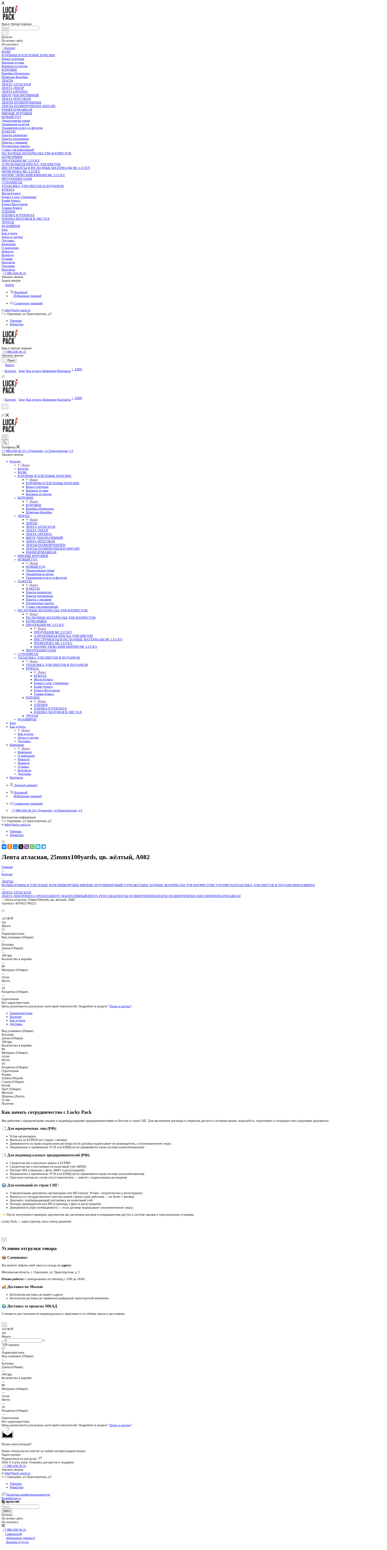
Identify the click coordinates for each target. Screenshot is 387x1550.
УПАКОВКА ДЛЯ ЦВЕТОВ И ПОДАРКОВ (57, 665)
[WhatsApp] (32, 846)
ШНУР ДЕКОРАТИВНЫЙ (68, 896)
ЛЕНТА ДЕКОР (13, 896)
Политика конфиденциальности (28, 1494)
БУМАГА (40, 675)
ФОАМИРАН (305, 885)
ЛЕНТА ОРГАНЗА (37, 896)
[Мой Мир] (15, 846)
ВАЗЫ (6, 885)
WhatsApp (16, 324)
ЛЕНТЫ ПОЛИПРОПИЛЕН (136, 896)
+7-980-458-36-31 (14, 273)
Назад (26, 465)
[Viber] (26, 846)
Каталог (23, 468)
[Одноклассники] (9, 846)
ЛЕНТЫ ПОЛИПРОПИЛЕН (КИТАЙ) (183, 896)
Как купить (25, 734)
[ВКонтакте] (4, 846)
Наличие (16, 1016)
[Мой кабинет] (3, 411)
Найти (6, 1510)
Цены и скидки (120, 1006)
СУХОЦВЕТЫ (223, 885)
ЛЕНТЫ (31, 523)
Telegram (16, 320)
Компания (25, 752)
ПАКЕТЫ (33, 588)
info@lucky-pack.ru (17, 310)
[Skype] (37, 846)
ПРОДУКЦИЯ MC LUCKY (53, 632)
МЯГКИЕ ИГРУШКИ (95, 885)
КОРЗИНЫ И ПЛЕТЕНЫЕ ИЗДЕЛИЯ (52, 483)
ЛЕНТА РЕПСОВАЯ (102, 896)
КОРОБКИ (33, 505)
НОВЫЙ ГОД (35, 566)
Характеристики (21, 1013)
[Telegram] (43, 846)
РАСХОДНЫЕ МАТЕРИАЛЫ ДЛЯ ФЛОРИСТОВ (61, 617)
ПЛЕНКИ (41, 705)
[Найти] (5, 32)
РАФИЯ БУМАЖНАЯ (225, 896)
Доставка (16, 1024)
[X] (21, 846)
